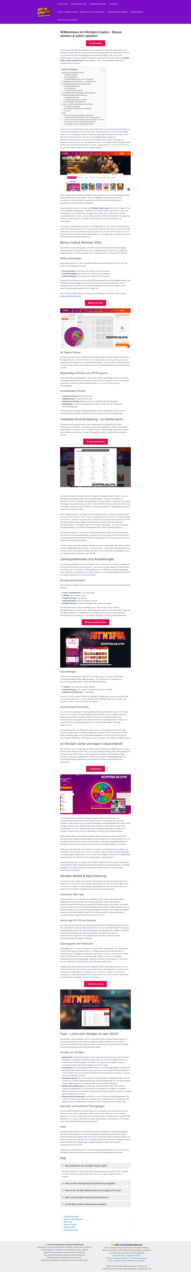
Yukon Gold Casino (71, 1230)
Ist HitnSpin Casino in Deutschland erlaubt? (80, 124)
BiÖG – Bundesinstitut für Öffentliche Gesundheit (126, 1261)
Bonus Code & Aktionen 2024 (73, 73)
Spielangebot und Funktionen (75, 102)
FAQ (64, 113)
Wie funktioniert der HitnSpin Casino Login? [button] (86, 1166)
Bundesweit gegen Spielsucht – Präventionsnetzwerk (126, 1258)
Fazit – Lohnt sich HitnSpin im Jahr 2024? (78, 104)
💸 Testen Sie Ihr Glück (95, 442)
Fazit (68, 111)
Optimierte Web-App (72, 97)
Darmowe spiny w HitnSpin (67, 20)
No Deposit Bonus (71, 77)
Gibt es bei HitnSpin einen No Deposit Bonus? (80, 122)
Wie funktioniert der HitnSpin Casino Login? (80, 115)
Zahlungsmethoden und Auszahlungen (77, 84)
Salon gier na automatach (73, 1219)
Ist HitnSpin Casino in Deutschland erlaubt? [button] (86, 1204)
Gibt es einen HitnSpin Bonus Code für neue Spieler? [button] (90, 1183)
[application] (119, 4)
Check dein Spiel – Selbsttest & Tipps (126, 1255)
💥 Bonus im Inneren (95, 984)
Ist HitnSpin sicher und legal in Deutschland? (79, 93)
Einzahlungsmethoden (73, 86)
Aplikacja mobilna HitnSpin (117, 12)
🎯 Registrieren (95, 769)
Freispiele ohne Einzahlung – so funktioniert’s (79, 81)
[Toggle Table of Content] (102, 69)
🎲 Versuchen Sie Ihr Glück (95, 622)
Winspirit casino (70, 1227)
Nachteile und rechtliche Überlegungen (79, 108)
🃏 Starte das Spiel (95, 303)
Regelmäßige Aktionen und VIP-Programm (79, 79)
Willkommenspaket (72, 75)
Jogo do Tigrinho (70, 1224)
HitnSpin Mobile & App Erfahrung (75, 95)
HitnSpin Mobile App (78, 4)
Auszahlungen (71, 88)
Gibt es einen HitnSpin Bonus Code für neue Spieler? (83, 117)
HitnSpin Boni (62, 4)
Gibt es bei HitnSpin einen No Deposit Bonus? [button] (87, 1197)
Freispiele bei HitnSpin (97, 4)
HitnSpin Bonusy (137, 12)
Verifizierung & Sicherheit (74, 90)
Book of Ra (68, 1222)
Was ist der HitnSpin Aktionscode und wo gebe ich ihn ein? (85, 119)
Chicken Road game (71, 1216)
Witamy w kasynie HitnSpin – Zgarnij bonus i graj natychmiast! (80, 12)
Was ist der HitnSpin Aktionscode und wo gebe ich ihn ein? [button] (93, 1190)
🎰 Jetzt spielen (95, 43)
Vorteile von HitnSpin (72, 106)
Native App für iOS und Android (76, 100)
